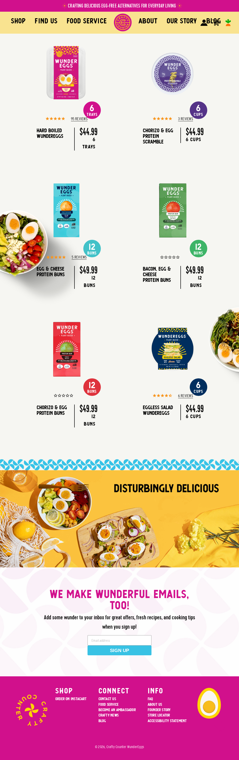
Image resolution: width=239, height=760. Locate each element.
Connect (114, 690)
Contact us (107, 699)
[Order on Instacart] (228, 22)
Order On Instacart (71, 699)
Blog (102, 721)
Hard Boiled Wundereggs (50, 133)
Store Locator (159, 715)
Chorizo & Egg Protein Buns (52, 410)
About (148, 20)
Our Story (182, 20)
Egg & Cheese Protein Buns (51, 271)
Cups (198, 110)
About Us (155, 704)
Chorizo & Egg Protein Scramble (158, 136)
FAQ (150, 699)
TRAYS (92, 110)
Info (156, 690)
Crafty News (108, 715)
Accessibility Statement (167, 721)
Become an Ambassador (117, 710)
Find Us (46, 20)
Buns (92, 248)
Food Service (87, 20)
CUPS (198, 387)
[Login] (203, 22)
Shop (18, 20)
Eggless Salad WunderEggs (158, 410)
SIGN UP (119, 650)
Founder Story (159, 710)
